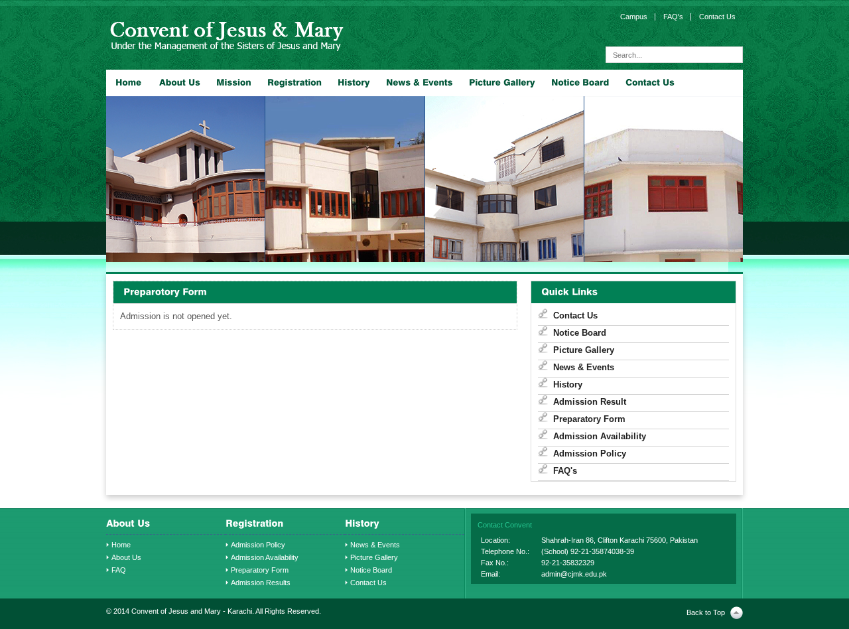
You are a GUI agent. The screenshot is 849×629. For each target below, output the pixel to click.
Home (121, 545)
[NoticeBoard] (580, 83)
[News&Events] (419, 83)
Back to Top (705, 612)
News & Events (583, 367)
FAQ (118, 570)
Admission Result (589, 402)
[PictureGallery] (502, 83)
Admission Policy (589, 453)
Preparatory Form (589, 419)
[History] (354, 83)
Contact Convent (505, 525)
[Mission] (233, 83)
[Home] (128, 83)
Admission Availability (599, 436)
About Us (126, 557)
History (567, 384)
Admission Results (261, 583)
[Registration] (294, 83)
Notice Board (579, 333)
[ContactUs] (650, 83)
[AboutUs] (179, 83)
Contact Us (575, 315)
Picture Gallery (583, 350)
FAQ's (565, 471)
